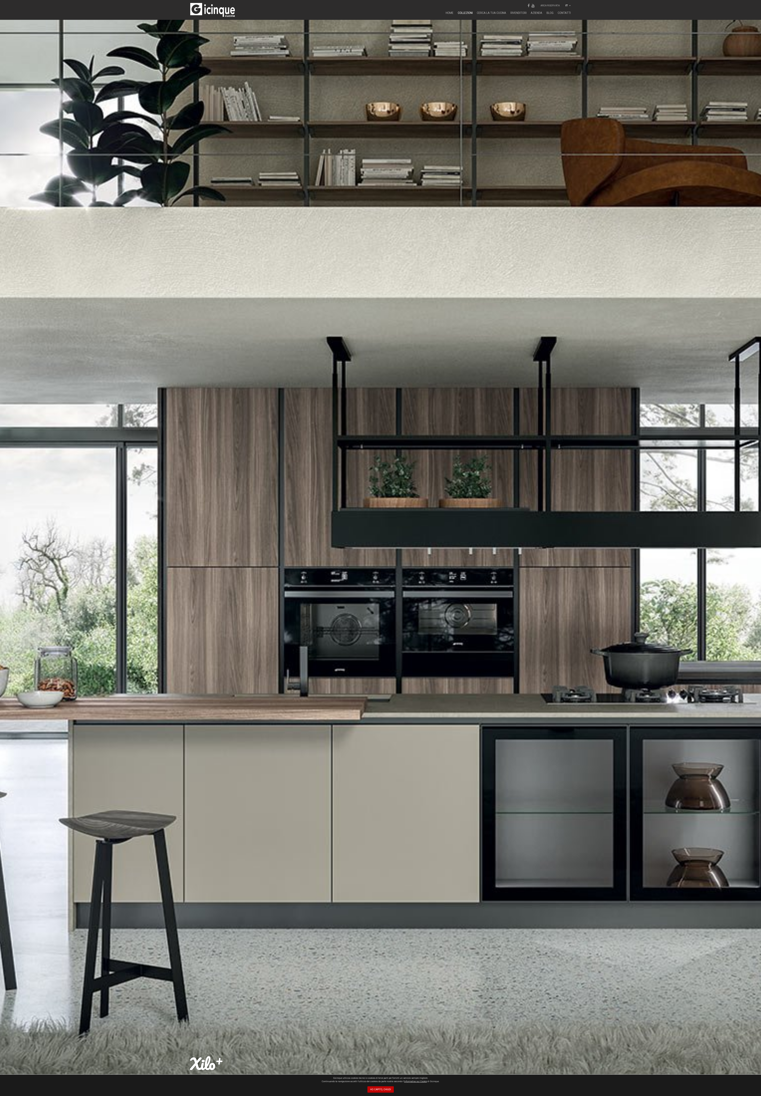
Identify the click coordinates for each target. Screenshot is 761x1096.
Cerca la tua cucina (491, 12)
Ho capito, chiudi (380, 1089)
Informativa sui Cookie (415, 1081)
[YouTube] (533, 6)
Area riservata (550, 5)
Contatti (564, 12)
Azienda (536, 12)
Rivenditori (519, 12)
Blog (550, 12)
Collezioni (465, 12)
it (566, 5)
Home (449, 12)
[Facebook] (529, 6)
